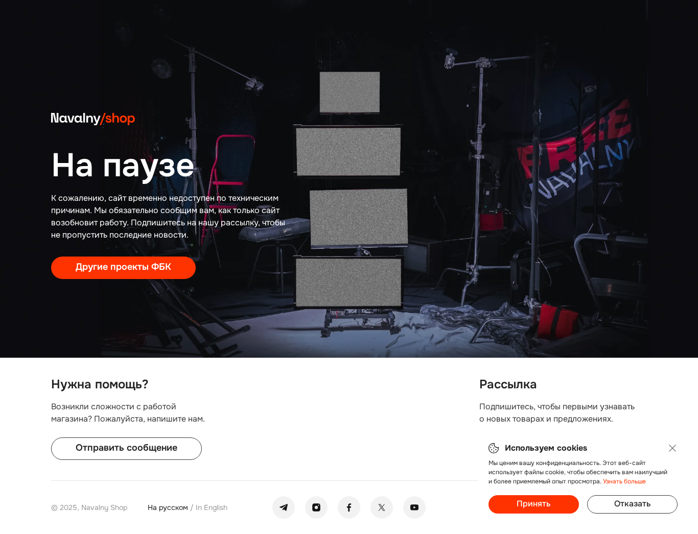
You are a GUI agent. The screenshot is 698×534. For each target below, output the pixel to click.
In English (211, 507)
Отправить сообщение (126, 447)
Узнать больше (624, 481)
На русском (169, 507)
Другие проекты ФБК (123, 266)
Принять (533, 503)
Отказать (632, 503)
